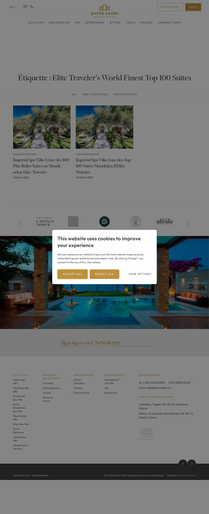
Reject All (104, 274)
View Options (140, 274)
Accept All (72, 274)
